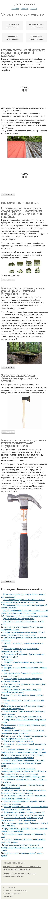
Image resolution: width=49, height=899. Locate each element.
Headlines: (8, 659)
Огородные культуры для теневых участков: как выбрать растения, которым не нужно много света (22, 813)
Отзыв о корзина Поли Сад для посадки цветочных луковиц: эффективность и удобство (24, 737)
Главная (15, 8)
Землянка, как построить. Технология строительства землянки (19, 378)
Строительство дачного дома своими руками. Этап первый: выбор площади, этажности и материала (22, 212)
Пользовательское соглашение (18, 890)
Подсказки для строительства (13, 25)
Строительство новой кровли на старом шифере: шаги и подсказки (23, 52)
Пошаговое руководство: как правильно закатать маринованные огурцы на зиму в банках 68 (23, 601)
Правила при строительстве (13, 37)
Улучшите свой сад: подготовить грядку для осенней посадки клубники (21, 690)
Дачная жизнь (24, 4)
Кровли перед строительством (36, 37)
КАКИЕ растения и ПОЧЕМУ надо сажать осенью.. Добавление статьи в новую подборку (24, 791)
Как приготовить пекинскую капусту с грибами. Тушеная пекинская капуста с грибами (22, 756)
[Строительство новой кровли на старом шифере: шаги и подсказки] (24, 147)
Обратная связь (7, 896)
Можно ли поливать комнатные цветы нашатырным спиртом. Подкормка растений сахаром (23, 770)
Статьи (34, 8)
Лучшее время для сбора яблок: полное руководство (25, 616)
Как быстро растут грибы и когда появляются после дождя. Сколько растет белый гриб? (24, 808)
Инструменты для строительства (36, 25)
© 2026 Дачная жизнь (9, 887)
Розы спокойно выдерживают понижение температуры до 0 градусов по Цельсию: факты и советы (22, 847)
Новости (24, 8)
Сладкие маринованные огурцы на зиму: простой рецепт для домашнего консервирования (23, 633)
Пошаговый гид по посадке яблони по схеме (23, 716)
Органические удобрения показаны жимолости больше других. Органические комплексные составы (23, 750)
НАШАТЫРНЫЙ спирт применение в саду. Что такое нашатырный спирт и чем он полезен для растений (22, 763)
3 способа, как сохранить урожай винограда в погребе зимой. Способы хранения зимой (22, 819)
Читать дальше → (8, 194)
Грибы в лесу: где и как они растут (18, 741)
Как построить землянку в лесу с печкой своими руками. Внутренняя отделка (23, 443)
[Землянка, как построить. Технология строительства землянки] (24, 412)
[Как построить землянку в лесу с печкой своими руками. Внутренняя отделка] (24, 536)
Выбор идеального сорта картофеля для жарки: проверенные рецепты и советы (22, 731)
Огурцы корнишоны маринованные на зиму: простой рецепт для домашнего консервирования (24, 611)
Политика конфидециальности (11, 893)
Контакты (6, 890)
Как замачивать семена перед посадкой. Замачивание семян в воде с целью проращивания (23, 775)
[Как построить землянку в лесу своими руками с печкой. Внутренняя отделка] (24, 353)
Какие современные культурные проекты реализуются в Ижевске (20, 650)
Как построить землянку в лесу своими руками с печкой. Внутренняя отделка (22, 290)
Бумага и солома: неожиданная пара (18, 618)
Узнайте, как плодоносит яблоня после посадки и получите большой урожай (23, 707)
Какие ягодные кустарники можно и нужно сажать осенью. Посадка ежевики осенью (23, 797)
